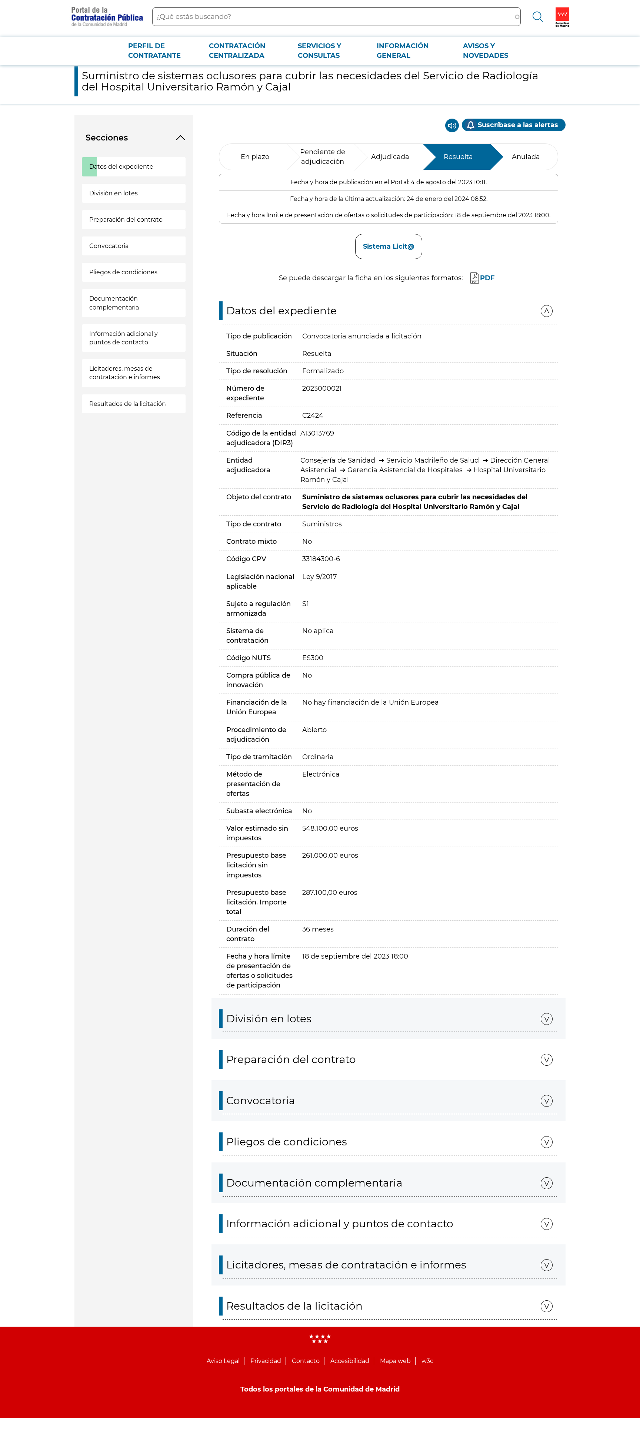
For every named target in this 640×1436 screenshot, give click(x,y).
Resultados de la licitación (127, 403)
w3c (427, 1360)
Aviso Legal (223, 1360)
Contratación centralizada (237, 51)
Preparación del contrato (126, 219)
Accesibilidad (349, 1360)
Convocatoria (109, 245)
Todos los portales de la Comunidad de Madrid (320, 1389)
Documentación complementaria (114, 303)
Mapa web (395, 1360)
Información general (403, 51)
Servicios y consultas (319, 51)
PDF (487, 278)
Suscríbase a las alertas (518, 125)
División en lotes (113, 193)
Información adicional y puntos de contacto (123, 338)
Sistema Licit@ (388, 246)
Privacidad (265, 1360)
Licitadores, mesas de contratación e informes (124, 373)
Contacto (306, 1360)
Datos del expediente (121, 166)
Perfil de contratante (154, 51)
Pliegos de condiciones (123, 272)
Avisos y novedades (485, 51)
